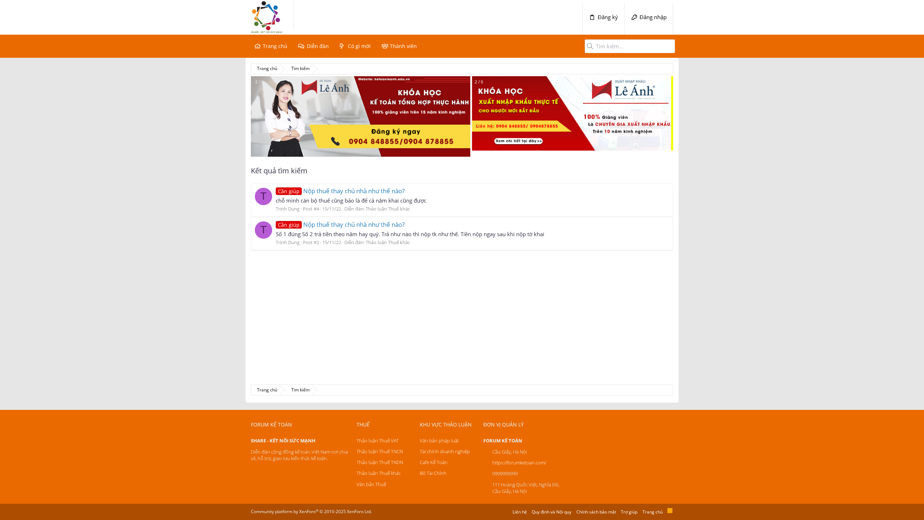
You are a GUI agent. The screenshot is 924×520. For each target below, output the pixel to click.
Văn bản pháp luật (439, 440)
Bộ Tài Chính (433, 473)
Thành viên (403, 46)
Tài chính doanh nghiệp (445, 451)
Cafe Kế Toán (434, 462)
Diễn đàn (318, 46)
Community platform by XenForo (311, 511)
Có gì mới (359, 46)
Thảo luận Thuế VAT (378, 440)
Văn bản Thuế (371, 484)
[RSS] (670, 512)
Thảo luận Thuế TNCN (380, 451)
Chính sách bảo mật (596, 512)
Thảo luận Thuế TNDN (380, 462)
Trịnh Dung (288, 208)
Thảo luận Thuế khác (388, 208)
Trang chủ (275, 46)
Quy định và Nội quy (551, 512)
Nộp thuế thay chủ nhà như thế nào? (341, 191)
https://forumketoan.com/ (519, 462)
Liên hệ (520, 512)
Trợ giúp (629, 512)
